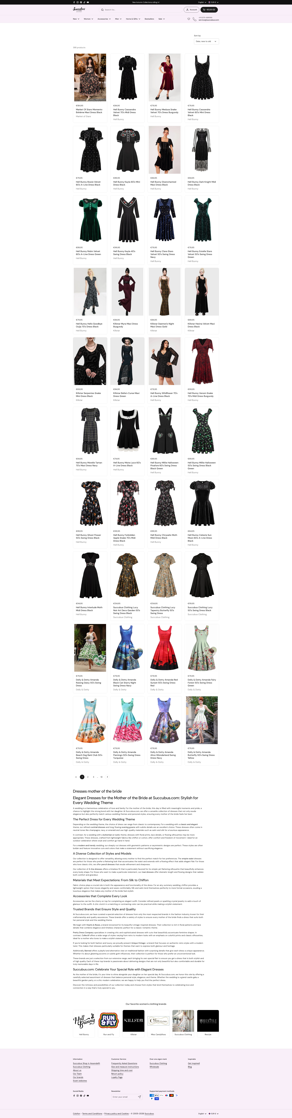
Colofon (76, 1113)
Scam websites (80, 1080)
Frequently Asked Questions (124, 1063)
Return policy (117, 1073)
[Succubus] (79, 9)
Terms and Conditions (92, 1113)
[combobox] (140, 10)
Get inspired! (194, 1063)
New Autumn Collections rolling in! (145, 2)
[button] (209, 10)
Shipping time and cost (122, 1070)
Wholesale (154, 1066)
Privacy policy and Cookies (116, 1113)
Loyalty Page (117, 1077)
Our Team (77, 1073)
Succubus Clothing (81, 1066)
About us (77, 1070)
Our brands (78, 1077)
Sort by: (197, 35)
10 (102, 777)
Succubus (149, 1113)
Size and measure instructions (125, 1066)
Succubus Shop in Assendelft (86, 1063)
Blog (190, 1066)
